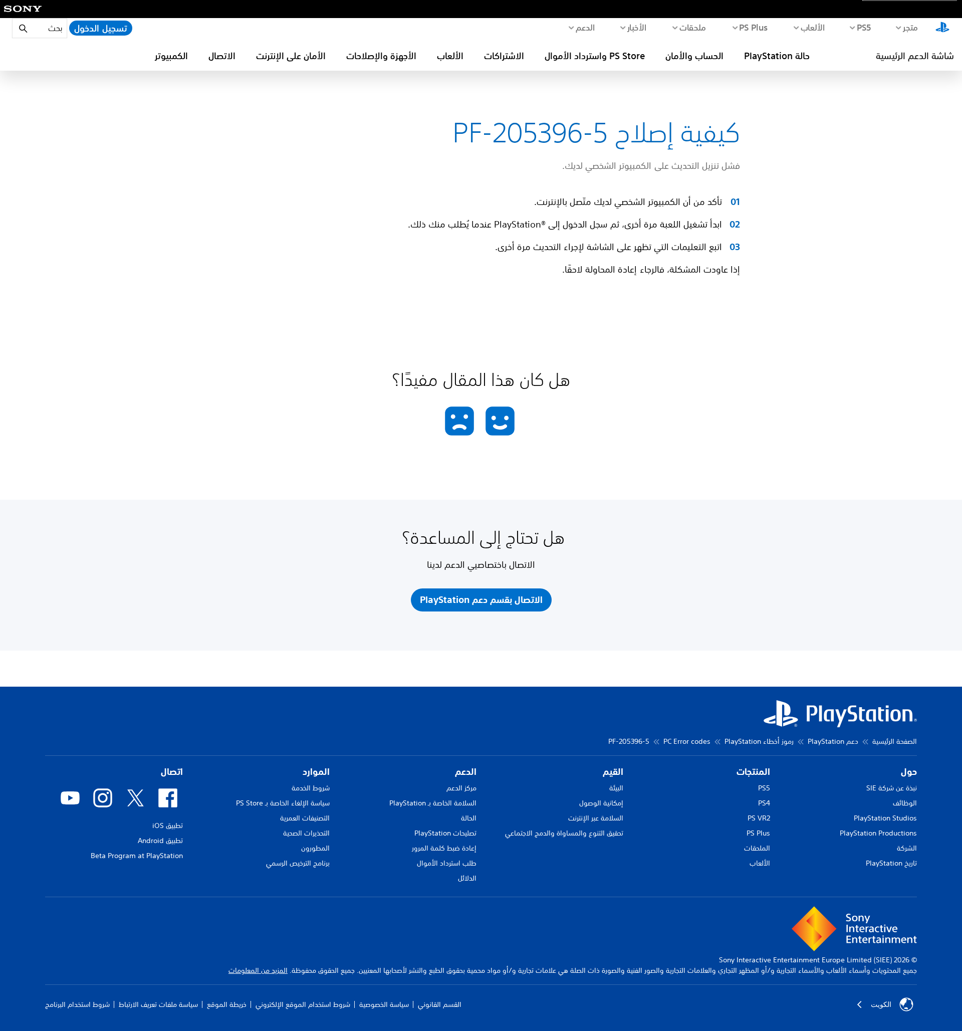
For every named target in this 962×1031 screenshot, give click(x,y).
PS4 (764, 802)
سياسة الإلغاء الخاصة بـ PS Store (283, 802)
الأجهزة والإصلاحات (381, 55)
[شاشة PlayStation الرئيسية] (942, 28)
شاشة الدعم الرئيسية (915, 55)
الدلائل (467, 878)
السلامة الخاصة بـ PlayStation (432, 802)
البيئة (616, 787)
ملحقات (692, 27)
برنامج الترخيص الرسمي (298, 863)
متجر (910, 27)
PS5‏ (863, 27)
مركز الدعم (461, 787)
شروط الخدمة (311, 787)
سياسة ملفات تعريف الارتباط (158, 1004)
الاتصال (221, 55)
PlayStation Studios (885, 817)
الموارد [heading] (316, 771)
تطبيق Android (160, 840)
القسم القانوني (439, 1004)
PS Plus (753, 27)
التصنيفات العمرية (305, 817)
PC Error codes (686, 741)
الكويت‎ (881, 1004)
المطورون (315, 848)
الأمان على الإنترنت (291, 55)
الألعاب (812, 27)
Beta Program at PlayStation (137, 855)
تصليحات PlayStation (445, 833)
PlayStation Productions (878, 833)
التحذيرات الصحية (306, 833)
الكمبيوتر (171, 55)
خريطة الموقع (227, 1004)
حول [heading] (909, 771)
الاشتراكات (504, 55)
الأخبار (636, 27)
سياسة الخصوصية (384, 1004)
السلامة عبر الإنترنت (595, 817)
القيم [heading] (613, 771)
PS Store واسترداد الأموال (595, 55)
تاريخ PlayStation (891, 863)
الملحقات (757, 848)
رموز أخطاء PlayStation (759, 741)
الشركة (907, 848)
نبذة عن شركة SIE (891, 787)
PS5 (764, 787)
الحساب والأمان (694, 55)
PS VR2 (759, 817)
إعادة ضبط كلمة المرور (444, 848)
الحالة (468, 817)
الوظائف (905, 802)
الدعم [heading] (465, 771)
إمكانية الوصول (601, 802)
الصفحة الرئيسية (894, 741)
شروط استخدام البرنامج (77, 1004)
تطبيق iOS (167, 825)
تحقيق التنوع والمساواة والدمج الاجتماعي (564, 833)
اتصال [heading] (172, 771)
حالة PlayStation (777, 55)
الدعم (585, 27)
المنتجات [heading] (753, 771)
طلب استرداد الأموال (446, 863)
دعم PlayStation (833, 741)
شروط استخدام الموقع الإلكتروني (303, 1004)
